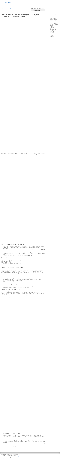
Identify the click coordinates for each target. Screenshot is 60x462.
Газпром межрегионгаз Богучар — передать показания (54, 39)
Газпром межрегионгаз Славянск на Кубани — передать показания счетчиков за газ (54, 15)
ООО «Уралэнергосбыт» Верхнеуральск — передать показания (53, 30)
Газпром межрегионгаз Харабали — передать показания (53, 44)
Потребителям (3, 458)
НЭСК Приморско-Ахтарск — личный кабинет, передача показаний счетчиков (53, 20)
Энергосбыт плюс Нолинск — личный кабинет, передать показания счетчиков (54, 25)
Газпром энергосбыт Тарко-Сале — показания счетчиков (54, 35)
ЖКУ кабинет (53, 460)
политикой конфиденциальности (18, 456)
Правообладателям (4, 459)
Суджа (11, 8)
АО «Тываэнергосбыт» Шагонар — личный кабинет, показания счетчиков (54, 49)
